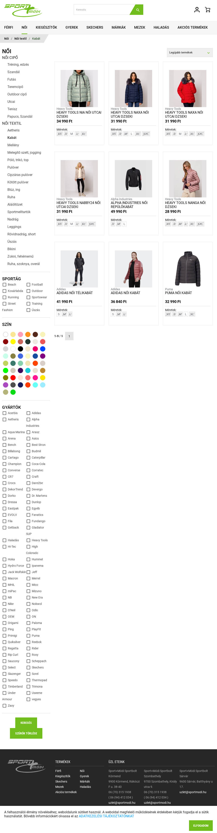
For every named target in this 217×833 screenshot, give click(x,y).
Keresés (26, 722)
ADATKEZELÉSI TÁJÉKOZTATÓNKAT (106, 816)
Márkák (85, 781)
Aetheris (13, 130)
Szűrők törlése (26, 733)
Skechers (61, 781)
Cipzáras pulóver (19, 175)
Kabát (36, 38)
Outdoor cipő (17, 94)
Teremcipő (15, 87)
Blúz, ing (13, 190)
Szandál (13, 72)
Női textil (20, 38)
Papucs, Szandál (19, 116)
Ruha (11, 197)
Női (6, 38)
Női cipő (10, 57)
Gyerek (84, 776)
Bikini (11, 249)
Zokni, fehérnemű (20, 256)
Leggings (14, 227)
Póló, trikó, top (18, 160)
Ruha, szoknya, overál (23, 264)
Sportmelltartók (19, 212)
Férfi (58, 771)
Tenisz (12, 109)
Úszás (12, 242)
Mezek (59, 786)
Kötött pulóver (17, 182)
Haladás (85, 786)
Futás (11, 79)
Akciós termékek (66, 792)
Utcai (11, 102)
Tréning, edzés (18, 65)
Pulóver (13, 167)
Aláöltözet (14, 204)
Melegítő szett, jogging (24, 153)
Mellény (13, 145)
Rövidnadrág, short (21, 234)
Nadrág (12, 219)
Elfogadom (201, 825)
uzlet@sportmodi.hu (121, 802)
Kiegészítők (62, 776)
